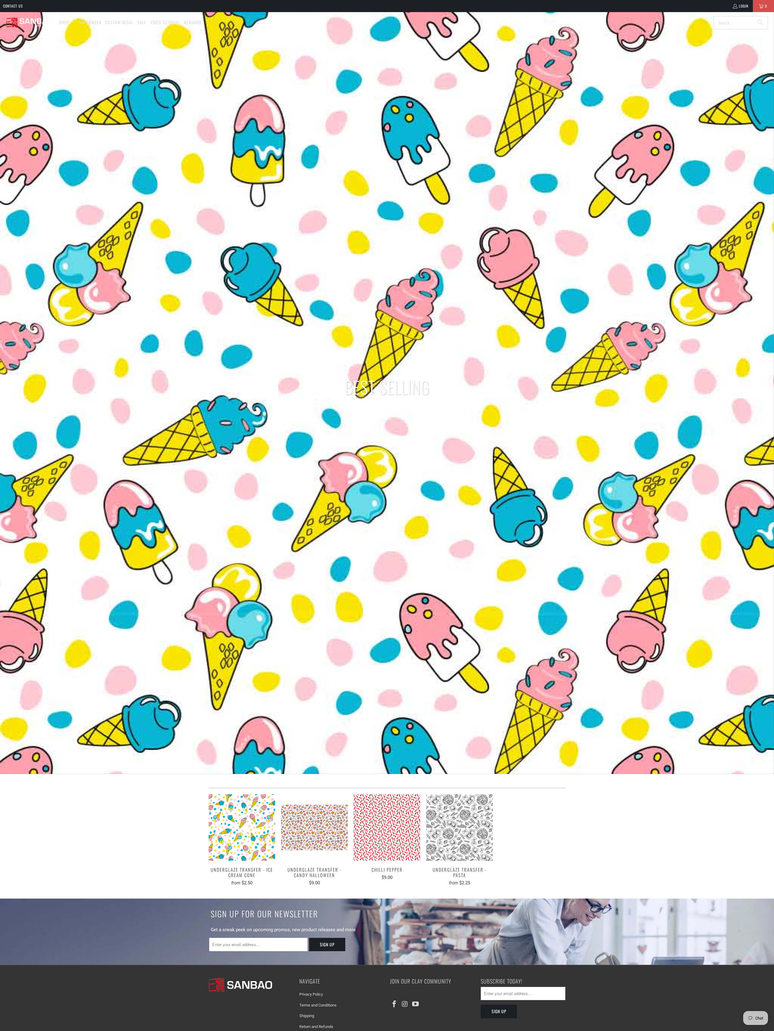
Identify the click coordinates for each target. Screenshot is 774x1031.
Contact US (13, 5)
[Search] (760, 22)
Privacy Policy (311, 994)
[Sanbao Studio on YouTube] (415, 1004)
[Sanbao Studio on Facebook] (394, 1004)
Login (743, 5)
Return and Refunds (316, 1026)
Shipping (306, 1015)
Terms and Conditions (318, 1005)
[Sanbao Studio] (29, 23)
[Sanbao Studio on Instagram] (405, 1004)
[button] (67, 22)
